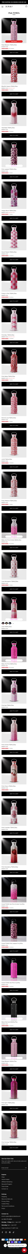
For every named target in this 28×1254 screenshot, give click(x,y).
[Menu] (2, 6)
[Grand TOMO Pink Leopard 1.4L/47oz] (14, 929)
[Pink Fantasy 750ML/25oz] (14, 1126)
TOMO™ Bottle (15, 1247)
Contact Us (5, 1189)
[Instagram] (6, 1232)
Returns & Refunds (7, 1199)
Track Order (5, 1186)
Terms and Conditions (8, 1206)
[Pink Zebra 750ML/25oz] (14, 361)
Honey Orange (6, 623)
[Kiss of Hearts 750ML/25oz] (14, 236)
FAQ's (3, 1208)
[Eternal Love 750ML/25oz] (14, 402)
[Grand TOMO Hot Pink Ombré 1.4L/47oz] (14, 889)
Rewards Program (7, 1184)
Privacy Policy (5, 1201)
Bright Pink (3, 623)
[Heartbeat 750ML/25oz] (14, 112)
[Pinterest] (10, 1232)
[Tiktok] (13, 1232)
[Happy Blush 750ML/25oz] (14, 195)
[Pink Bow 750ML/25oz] (14, 319)
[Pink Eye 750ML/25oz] (14, 690)
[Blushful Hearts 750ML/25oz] (14, 71)
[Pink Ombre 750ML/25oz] (14, 729)
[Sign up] (25, 1168)
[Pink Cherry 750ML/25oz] (14, 770)
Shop (3, 1177)
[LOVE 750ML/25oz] (14, 444)
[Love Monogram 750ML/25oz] (14, 566)
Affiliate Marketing (7, 1181)
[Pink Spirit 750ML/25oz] (14, 1087)
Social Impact (5, 1179)
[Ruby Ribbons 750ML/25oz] (14, 485)
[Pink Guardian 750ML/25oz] (14, 812)
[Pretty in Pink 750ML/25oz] (14, 278)
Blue (9, 623)
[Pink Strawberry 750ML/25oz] (14, 851)
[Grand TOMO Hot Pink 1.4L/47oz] (14, 968)
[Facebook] (2, 1232)
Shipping (4, 1196)
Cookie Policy (5, 1203)
